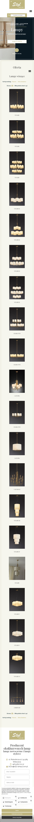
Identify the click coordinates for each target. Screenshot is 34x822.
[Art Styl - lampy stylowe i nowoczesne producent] (17, 4)
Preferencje (8, 806)
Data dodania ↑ (22, 81)
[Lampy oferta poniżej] (17, 51)
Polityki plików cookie (21, 792)
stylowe (11, 34)
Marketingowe (9, 802)
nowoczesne (20, 34)
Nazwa (14, 81)
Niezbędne (8, 798)
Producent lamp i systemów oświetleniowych (17, 24)
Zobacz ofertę (17, 41)
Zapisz (17, 810)
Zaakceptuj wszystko (17, 814)
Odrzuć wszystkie (17, 817)
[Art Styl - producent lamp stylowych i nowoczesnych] (17, 735)
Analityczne (23, 798)
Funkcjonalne (23, 802)
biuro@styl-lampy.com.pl (18, 767)
